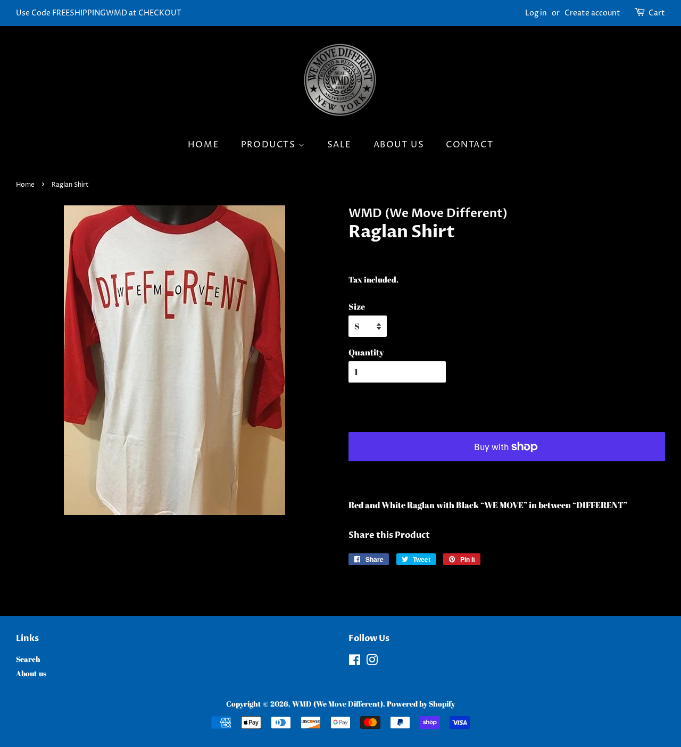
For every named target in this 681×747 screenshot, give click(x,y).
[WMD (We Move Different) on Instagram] (372, 662)
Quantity (366, 352)
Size (356, 306)
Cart (657, 13)
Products (269, 145)
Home (203, 145)
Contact (469, 145)
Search (28, 659)
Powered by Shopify (421, 704)
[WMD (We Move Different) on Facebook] (354, 662)
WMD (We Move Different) (337, 704)
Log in (536, 13)
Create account (592, 13)
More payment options (428, 474)
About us (399, 145)
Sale (339, 145)
